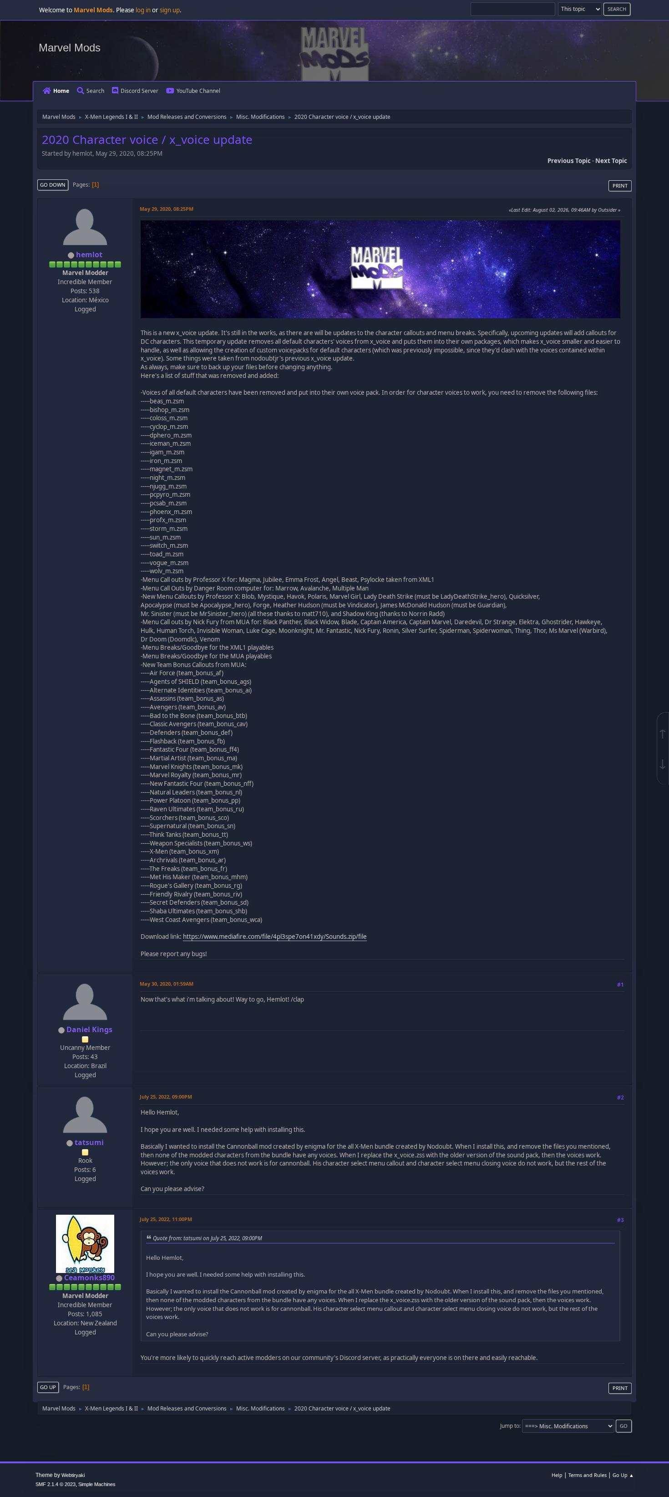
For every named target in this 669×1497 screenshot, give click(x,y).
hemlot (89, 255)
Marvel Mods (70, 47)
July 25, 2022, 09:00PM (166, 1096)
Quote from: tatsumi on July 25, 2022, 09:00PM (207, 1238)
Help (557, 1475)
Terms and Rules (587, 1475)
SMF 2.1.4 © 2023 (55, 1484)
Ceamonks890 (89, 1278)
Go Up (48, 1387)
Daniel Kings (89, 1029)
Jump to (509, 1426)
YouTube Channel (198, 91)
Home (61, 91)
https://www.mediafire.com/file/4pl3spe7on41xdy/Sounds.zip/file (275, 936)
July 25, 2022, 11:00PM (166, 1219)
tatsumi (89, 1142)
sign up (170, 10)
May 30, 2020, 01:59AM (166, 983)
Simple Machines (97, 1484)
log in (143, 10)
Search (95, 91)
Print (620, 185)
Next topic (611, 161)
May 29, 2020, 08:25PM (166, 208)
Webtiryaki (73, 1475)
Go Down (53, 184)
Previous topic (569, 161)
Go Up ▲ (623, 1475)
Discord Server (139, 91)
